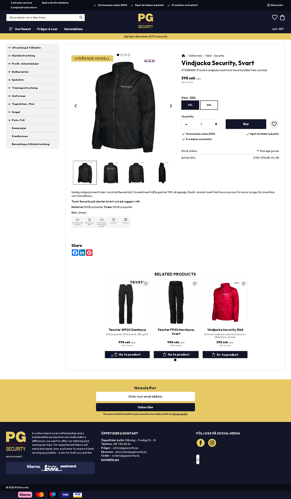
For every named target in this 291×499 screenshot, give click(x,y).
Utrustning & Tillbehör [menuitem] (26, 47)
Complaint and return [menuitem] (24, 7)
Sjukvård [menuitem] (17, 79)
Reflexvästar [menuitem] (20, 71)
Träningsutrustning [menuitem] (25, 87)
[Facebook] (201, 443)
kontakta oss (110, 459)
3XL (190, 104)
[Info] (176, 354)
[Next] (170, 105)
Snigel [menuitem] (16, 112)
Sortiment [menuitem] (23, 29)
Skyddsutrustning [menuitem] (23, 55)
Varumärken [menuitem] (73, 29)
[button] (274, 17)
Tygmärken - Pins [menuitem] (23, 103)
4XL (209, 104)
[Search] (81, 17)
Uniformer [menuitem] (19, 95)
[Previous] (76, 105)
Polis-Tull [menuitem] (18, 120)
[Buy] (246, 124)
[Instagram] (213, 443)
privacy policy (180, 414)
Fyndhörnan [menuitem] (20, 136)
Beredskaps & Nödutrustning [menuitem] (30, 144)
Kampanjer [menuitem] (19, 128)
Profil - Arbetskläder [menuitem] (25, 63)
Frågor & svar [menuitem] (47, 29)
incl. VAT (278, 29)
